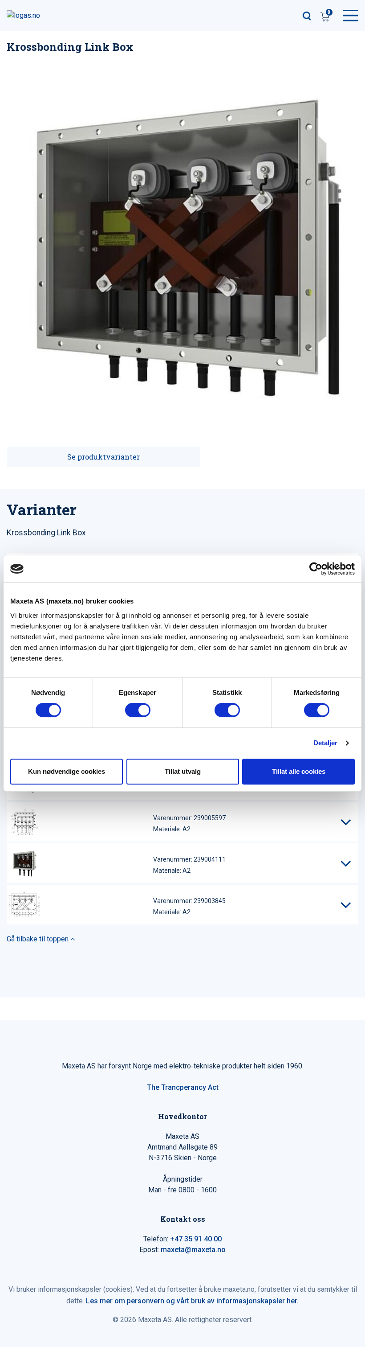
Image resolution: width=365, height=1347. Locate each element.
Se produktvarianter (103, 456)
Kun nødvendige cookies (66, 771)
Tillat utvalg (183, 771)
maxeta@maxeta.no (193, 1249)
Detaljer (325, 743)
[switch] (137, 710)
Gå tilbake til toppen (38, 939)
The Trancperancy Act (183, 1087)
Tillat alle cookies (298, 771)
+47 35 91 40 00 (196, 1239)
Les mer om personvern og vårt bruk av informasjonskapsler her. (192, 1301)
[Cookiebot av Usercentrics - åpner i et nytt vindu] (316, 568)
